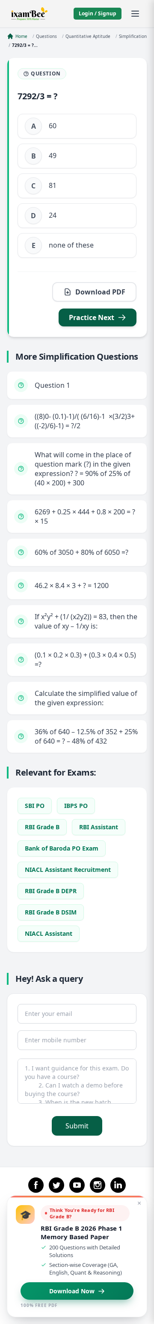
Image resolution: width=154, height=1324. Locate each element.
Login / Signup (97, 13)
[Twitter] (56, 1185)
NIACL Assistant (48, 933)
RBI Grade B (42, 827)
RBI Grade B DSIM (51, 912)
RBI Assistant (98, 827)
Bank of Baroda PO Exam (61, 848)
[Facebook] (36, 1185)
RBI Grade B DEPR (51, 891)
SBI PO (34, 806)
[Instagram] (97, 1185)
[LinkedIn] (118, 1185)
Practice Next (91, 317)
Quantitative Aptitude (87, 36)
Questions (46, 36)
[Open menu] (135, 13)
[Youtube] (77, 1185)
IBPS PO (76, 806)
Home (21, 36)
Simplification (133, 36)
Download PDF (100, 292)
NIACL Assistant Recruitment (68, 869)
